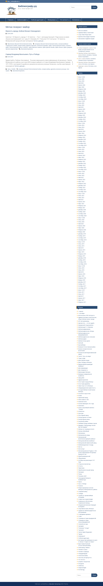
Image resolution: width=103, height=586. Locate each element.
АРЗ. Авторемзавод (83, 321)
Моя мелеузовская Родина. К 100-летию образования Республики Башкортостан (87, 452)
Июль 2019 (81, 244)
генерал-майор (22, 45)
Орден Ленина (59, 47)
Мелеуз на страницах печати (86, 429)
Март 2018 (81, 276)
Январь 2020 (81, 232)
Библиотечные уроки (84, 341)
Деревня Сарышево (31, 45)
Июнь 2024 (81, 127)
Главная (10, 20)
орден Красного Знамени (35, 47)
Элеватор (81, 565)
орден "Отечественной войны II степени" (17, 47)
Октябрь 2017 (82, 286)
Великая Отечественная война (86, 347)
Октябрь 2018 (82, 262)
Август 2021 (81, 193)
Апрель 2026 (81, 85)
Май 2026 (81, 83)
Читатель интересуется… (85, 557)
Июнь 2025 (81, 105)
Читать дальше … (38, 41)
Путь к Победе (11, 69)
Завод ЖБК (81, 378)
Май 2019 (81, 248)
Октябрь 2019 (82, 238)
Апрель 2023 (81, 155)
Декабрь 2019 (82, 234)
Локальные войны (83, 421)
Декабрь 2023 (82, 139)
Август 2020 (81, 217)
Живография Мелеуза (84, 372)
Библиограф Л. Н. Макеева (85, 327)
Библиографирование (84, 329)
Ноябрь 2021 (81, 187)
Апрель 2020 (81, 226)
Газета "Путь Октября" (84, 356)
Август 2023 (81, 147)
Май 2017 (81, 296)
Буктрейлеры (81, 345)
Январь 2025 (81, 115)
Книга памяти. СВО (83, 399)
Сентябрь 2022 (82, 169)
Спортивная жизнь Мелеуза (86, 508)
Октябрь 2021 (82, 189)
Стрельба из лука (83, 524)
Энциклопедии (82, 567)
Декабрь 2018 (82, 258)
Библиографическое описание (86, 337)
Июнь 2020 (81, 221)
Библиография (21, 20)
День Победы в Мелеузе (85, 362)
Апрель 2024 (81, 131)
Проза (80, 482)
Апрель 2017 (81, 298)
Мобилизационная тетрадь (85, 445)
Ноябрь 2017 (81, 284)
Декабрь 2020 (82, 209)
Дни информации (83, 368)
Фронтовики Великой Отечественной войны (20, 44)
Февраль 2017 (82, 302)
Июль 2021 (81, 195)
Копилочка (75, 20)
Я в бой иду (81, 569)
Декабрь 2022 (82, 163)
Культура (80, 413)
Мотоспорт (81, 449)
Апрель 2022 (81, 179)
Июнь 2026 (81, 81)
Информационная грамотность (87, 388)
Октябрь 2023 (82, 143)
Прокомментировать (27, 49)
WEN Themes (64, 584)
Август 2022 (81, 171)
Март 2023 (81, 157)
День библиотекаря (83, 360)
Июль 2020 (81, 219)
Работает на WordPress (41, 584)
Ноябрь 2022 (81, 165)
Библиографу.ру (27, 6)
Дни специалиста (83, 370)
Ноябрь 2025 (81, 95)
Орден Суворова (67, 47)
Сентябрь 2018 (82, 264)
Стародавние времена (84, 514)
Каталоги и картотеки (84, 393)
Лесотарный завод (83, 415)
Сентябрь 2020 (82, 215)
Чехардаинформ (82, 553)
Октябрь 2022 (82, 167)
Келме (80, 395)
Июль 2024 (81, 125)
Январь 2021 (81, 207)
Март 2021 (81, 203)
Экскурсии (81, 563)
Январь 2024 (81, 137)
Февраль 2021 (82, 205)
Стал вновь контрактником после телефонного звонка (87, 49)
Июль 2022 (81, 173)
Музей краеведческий (84, 456)
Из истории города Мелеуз (85, 382)
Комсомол (81, 405)
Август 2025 (81, 101)
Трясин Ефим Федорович (85, 532)
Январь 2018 (81, 280)
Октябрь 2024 (82, 121)
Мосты (80, 447)
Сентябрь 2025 (82, 99)
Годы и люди (81, 358)
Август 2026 (81, 77)
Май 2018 (81, 272)
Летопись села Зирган (88, 64)
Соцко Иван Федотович (84, 34)
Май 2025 (81, 107)
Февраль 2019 (82, 254)
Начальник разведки (42, 45)
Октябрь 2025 (82, 97)
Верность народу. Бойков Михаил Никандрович (23, 31)
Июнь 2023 (81, 151)
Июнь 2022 (81, 175)
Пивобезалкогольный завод (86, 470)
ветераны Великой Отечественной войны (46, 44)
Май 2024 (81, 129)
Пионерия (81, 472)
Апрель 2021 (81, 201)
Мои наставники (82, 30)
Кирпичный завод (83, 397)
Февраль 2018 (82, 278)
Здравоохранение (83, 380)
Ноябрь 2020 (81, 211)
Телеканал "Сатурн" (83, 528)
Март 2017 (81, 300)
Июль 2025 (81, 103)
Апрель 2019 (81, 250)
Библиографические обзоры (86, 331)
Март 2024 (81, 133)
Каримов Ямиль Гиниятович (86, 32)
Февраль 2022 (82, 183)
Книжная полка (82, 401)
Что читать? (64, 20)
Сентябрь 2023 (82, 145)
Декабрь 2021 (82, 185)
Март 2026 (81, 87)
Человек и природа (83, 551)
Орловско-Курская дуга (12, 49)
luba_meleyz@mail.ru (13, 1)
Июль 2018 (81, 268)
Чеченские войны (83, 555)
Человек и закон (82, 549)
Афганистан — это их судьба (86, 323)
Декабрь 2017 (82, 282)
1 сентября (81, 313)
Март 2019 (81, 252)
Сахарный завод (82, 491)
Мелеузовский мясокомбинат (86, 441)
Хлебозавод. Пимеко (84, 547)
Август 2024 (81, 123)
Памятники (81, 468)
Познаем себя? (82, 476)
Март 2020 (81, 228)
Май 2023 (81, 153)
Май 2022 (81, 177)
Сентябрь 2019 (82, 240)
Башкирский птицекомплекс (86, 325)
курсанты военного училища (58, 69)
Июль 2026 (81, 79)
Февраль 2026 (82, 89)
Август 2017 (81, 290)
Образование (82, 458)
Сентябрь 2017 (82, 288)
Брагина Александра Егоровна (86, 36)
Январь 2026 (81, 91)
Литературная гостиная (84, 417)
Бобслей (80, 343)
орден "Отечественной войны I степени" (60, 45)
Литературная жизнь (84, 419)
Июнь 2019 (81, 246)
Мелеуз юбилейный (83, 431)
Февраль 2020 (82, 230)
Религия (80, 486)
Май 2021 (81, 199)
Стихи (80, 516)
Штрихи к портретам (84, 561)
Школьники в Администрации (86, 38)
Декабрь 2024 (82, 117)
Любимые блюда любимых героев (87, 423)
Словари (80, 493)
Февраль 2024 (82, 135)
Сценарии (81, 526)
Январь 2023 (81, 161)
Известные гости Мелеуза (85, 386)
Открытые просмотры (84, 464)
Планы (80, 474)
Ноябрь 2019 (81, 236)
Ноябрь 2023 (81, 141)
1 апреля (80, 311)
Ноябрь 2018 (81, 260)
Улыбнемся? (81, 536)
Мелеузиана (51, 20)
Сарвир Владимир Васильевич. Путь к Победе (23, 54)
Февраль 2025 (82, 113)
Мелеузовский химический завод (87, 443)
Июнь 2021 (81, 197)
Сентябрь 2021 (82, 191)
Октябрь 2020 (82, 213)
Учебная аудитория (37, 20)
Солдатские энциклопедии (85, 499)
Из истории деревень (84, 384)
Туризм (80, 534)
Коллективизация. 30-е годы (86, 403)
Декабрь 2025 (82, 93)
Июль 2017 (81, 292)
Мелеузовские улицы (84, 435)
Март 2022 (81, 181)
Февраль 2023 (82, 159)
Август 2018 (81, 266)
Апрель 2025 (81, 109)
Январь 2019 (81, 256)
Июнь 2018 (81, 270)
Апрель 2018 (81, 274)
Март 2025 (81, 111)
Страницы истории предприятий (87, 518)
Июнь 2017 (81, 294)
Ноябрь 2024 (81, 119)
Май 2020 (81, 223)
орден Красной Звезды (49, 47)
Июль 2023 (81, 149)
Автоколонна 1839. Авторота (86, 315)
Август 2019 (81, 242)
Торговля (81, 530)
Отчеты (80, 466)
